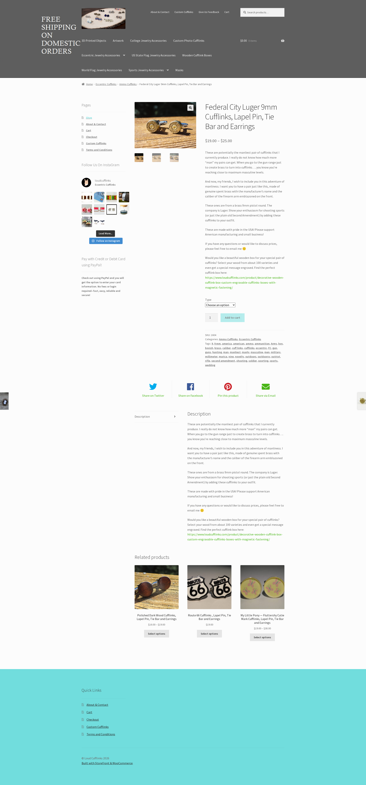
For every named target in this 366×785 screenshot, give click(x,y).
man (226, 352)
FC (269, 348)
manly (245, 352)
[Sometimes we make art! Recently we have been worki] (124, 209)
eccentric (261, 348)
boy (280, 343)
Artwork (118, 40)
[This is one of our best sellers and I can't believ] (87, 197)
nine (231, 356)
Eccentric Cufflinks (106, 84)
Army (274, 343)
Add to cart (232, 317)
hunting (217, 352)
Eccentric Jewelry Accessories (101, 55)
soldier (253, 360)
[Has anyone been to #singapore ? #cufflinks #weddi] (99, 209)
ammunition (262, 343)
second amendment (223, 360)
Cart (226, 12)
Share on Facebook (190, 395)
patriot (275, 356)
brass (217, 348)
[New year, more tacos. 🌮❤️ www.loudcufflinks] (87, 222)
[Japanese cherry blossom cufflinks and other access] (87, 209)
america (227, 343)
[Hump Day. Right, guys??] (99, 222)
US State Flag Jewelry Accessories (154, 55)
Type (208, 300)
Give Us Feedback (209, 12)
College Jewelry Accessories (148, 40)
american (238, 343)
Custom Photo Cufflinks (188, 40)
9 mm (217, 343)
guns (208, 352)
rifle (207, 360)
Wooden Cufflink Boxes (197, 55)
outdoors (250, 356)
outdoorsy (264, 356)
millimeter (211, 356)
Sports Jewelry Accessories (146, 70)
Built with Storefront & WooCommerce (107, 763)
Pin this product (228, 395)
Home (89, 84)
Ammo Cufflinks (128, 84)
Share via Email (266, 395)
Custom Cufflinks (183, 12)
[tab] (157, 416)
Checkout (91, 137)
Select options (156, 633)
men (267, 352)
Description (142, 416)
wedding (210, 365)
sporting (263, 360)
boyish (209, 348)
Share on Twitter (153, 395)
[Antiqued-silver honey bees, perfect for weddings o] (111, 209)
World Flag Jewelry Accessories (102, 70)
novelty (239, 356)
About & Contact (160, 12)
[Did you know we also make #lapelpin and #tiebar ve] (111, 197)
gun (274, 348)
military (275, 352)
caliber (226, 348)
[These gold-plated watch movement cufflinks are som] (124, 197)
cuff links (237, 348)
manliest (235, 352)
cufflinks (249, 348)
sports (274, 360)
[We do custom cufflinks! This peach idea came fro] (99, 197)
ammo (249, 343)
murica (223, 356)
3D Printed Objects (94, 40)
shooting (241, 360)
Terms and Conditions (99, 150)
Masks (179, 70)
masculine (257, 352)
